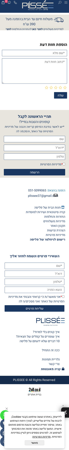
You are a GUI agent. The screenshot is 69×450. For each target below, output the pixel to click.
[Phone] (15, 3)
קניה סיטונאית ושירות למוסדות (45, 212)
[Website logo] (38, 5)
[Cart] (3, 3)
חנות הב (56, 207)
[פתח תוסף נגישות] (65, 412)
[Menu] (66, 3)
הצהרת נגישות (56, 230)
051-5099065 (37, 190)
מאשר (34, 442)
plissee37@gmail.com (43, 196)
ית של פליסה (47, 207)
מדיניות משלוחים (54, 221)
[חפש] (60, 3)
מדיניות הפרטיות (50, 164)
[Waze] (9, 3)
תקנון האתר (57, 226)
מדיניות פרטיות (55, 235)
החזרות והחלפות (54, 216)
